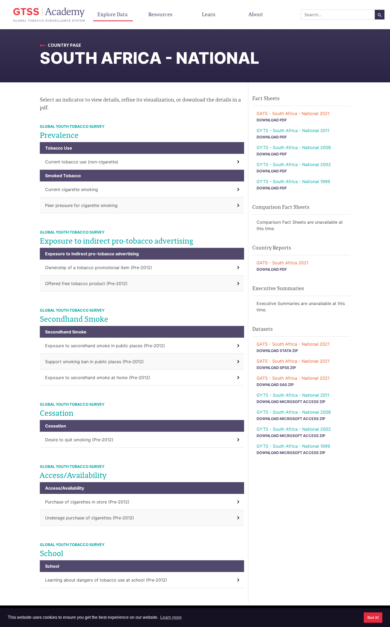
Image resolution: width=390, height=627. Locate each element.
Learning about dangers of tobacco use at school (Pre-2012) (106, 580)
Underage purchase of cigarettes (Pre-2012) (89, 517)
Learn (208, 14)
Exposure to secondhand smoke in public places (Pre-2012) (105, 345)
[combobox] (338, 15)
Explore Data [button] (113, 14)
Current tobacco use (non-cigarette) (81, 161)
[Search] (380, 15)
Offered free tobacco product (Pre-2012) (86, 283)
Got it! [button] (373, 617)
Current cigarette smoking (71, 189)
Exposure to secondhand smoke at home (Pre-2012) (97, 377)
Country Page (64, 45)
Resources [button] (161, 14)
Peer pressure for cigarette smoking (81, 205)
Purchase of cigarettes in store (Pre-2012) (87, 502)
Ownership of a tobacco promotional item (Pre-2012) (98, 267)
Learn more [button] (171, 617)
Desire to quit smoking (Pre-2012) (79, 439)
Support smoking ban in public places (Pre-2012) (94, 361)
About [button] (256, 14)
